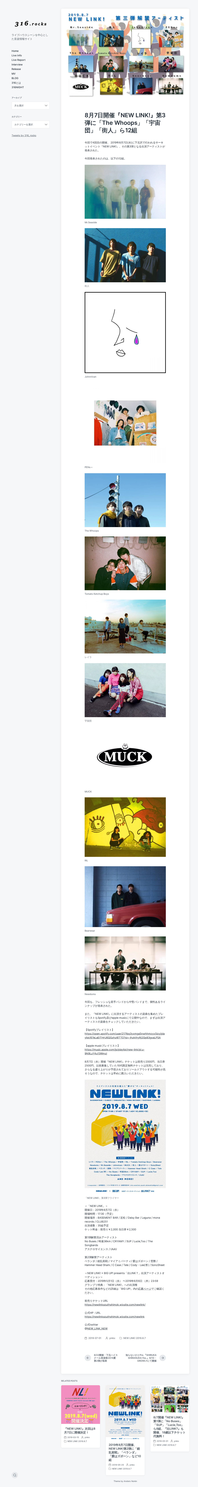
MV (14, 73)
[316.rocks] (31, 23)
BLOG (15, 78)
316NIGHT (18, 87)
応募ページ (144, 1288)
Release (16, 69)
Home (15, 51)
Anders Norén (130, 1481)
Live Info (17, 55)
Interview (17, 64)
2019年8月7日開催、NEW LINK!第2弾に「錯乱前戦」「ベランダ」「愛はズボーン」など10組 (125, 1452)
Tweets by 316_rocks (24, 135)
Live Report (18, 59)
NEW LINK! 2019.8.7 (134, 1338)
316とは (16, 82)
